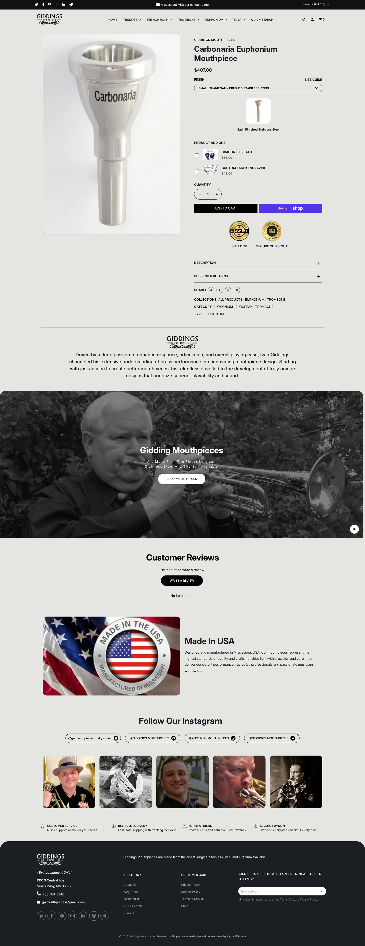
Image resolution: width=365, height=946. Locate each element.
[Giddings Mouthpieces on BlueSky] (94, 916)
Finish (199, 79)
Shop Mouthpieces (181, 479)
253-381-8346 (53, 894)
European (244, 307)
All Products (230, 299)
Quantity (202, 185)
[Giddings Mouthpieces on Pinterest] (51, 5)
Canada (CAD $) (314, 4)
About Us (129, 884)
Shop (184, 906)
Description (257, 262)
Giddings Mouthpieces (214, 39)
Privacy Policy (191, 884)
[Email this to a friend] (236, 290)
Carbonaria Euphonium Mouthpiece (236, 53)
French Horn (158, 19)
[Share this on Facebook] (219, 290)
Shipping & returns (257, 276)
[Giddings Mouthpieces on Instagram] (58, 5)
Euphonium (214, 19)
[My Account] (312, 19)
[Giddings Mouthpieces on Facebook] (45, 5)
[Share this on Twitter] (210, 290)
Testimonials (131, 899)
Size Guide (313, 80)
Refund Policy (190, 892)
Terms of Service (192, 899)
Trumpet (130, 19)
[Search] (304, 19)
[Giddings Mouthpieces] (59, 19)
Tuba (237, 19)
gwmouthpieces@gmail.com (63, 902)
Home (112, 19)
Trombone (187, 19)
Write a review (182, 580)
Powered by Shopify (168, 936)
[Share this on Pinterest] (227, 290)
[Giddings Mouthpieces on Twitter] (38, 5)
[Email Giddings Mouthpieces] (72, 5)
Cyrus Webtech (236, 936)
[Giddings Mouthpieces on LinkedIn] (65, 5)
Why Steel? (131, 892)
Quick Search (262, 19)
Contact (128, 913)
